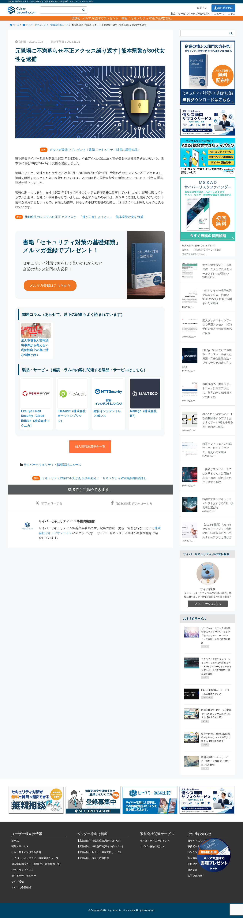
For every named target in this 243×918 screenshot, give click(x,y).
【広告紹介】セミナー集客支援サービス (99, 852)
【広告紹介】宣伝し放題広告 (93, 858)
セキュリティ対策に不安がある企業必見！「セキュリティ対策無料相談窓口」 (95, 478)
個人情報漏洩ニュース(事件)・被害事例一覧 (35, 864)
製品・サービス (20, 846)
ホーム (15, 840)
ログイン (202, 7)
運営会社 (192, 870)
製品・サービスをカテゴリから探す (190, 13)
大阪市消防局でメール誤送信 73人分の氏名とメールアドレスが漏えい (217, 269)
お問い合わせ (195, 875)
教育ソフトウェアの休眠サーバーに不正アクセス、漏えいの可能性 (217, 448)
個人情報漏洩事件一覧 (90, 446)
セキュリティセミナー (23, 875)
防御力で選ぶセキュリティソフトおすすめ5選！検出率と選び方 (217, 503)
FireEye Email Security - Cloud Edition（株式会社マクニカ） (35, 418)
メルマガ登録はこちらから (50, 285)
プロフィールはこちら (208, 603)
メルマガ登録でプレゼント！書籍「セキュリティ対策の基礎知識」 (127, 18)
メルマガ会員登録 (21, 887)
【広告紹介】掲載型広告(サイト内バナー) (100, 846)
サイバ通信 (17, 881)
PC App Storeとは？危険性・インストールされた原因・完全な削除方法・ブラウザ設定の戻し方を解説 (207, 359)
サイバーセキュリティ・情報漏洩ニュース (52, 464)
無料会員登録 (225, 7)
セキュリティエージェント (155, 840)
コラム (231, 13)
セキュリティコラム (22, 870)
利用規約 (192, 864)
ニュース (219, 13)
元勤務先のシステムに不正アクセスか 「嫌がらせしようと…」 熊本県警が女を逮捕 (84, 217)
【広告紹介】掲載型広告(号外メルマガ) (98, 840)
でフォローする (51, 503)
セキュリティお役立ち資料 (26, 852)
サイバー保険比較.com (152, 846)
